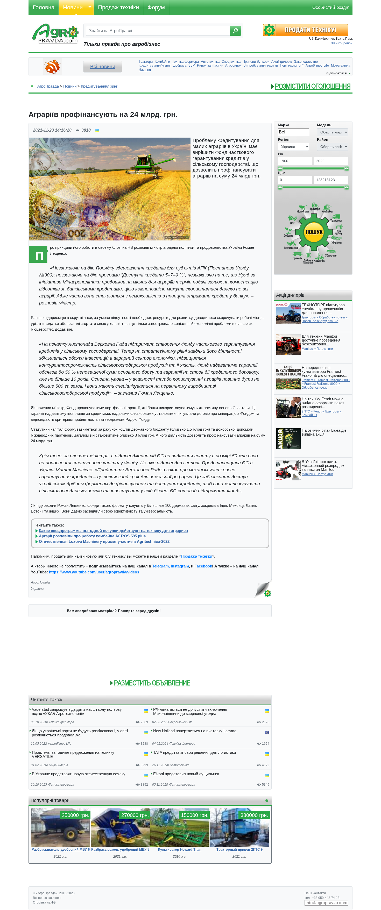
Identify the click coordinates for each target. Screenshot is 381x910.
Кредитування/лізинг (99, 86)
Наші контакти (315, 893)
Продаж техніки (118, 7)
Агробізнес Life (181, 722)
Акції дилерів (58, 765)
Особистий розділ (330, 7)
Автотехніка (179, 765)
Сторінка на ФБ (44, 902)
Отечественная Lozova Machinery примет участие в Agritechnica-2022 (104, 541)
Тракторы (309, 317)
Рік (280, 154)
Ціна (282, 173)
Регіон (283, 139)
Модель (324, 125)
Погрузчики (324, 349)
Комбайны (309, 415)
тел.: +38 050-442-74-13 (322, 898)
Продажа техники (196, 556)
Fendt (317, 411)
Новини (73, 7)
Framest (307, 380)
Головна (43, 7)
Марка (283, 125)
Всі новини (102, 66)
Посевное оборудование (320, 321)
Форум (156, 7)
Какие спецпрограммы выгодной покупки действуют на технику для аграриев (113, 531)
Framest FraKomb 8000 (320, 384)
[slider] (280, 168)
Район (322, 139)
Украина (37, 589)
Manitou (307, 349)
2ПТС (306, 411)
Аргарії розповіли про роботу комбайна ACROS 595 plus (92, 536)
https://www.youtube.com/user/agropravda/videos (94, 572)
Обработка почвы (332, 317)
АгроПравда (48, 86)
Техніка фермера (61, 722)
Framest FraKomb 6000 (333, 380)
